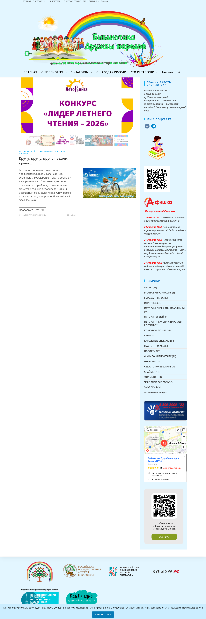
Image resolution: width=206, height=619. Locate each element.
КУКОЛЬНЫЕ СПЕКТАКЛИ (158, 340)
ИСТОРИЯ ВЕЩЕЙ (27, 151)
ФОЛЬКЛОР (150, 377)
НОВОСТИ (150, 351)
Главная (104, 1)
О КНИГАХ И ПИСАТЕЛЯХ (48, 151)
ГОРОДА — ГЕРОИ (154, 297)
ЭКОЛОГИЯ (150, 387)
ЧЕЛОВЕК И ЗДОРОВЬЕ (157, 382)
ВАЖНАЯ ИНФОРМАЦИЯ (158, 292)
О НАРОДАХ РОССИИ (72, 1)
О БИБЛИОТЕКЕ (39, 1)
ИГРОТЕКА (150, 303)
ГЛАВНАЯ (27, 1)
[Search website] (179, 72)
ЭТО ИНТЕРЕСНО (90, 1)
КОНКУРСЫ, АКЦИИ (155, 330)
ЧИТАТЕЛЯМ (55, 1)
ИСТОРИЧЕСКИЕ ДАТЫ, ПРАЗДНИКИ (164, 308)
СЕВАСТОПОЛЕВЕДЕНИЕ (157, 366)
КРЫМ (147, 335)
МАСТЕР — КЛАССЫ (155, 345)
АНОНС (148, 287)
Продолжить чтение (31, 210)
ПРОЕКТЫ (149, 361)
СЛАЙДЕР (149, 371)
